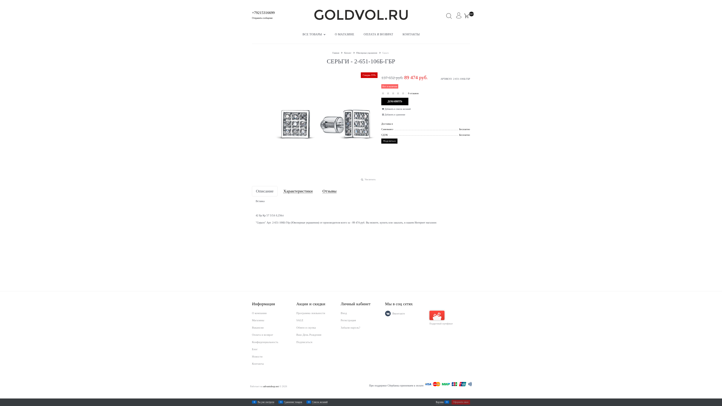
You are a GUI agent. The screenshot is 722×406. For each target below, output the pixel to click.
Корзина (440, 402)
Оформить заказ (461, 402)
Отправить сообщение (262, 18)
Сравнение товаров (293, 402)
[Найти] (449, 15)
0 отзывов (413, 93)
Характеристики (298, 191)
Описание (265, 191)
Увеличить (370, 179)
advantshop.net (271, 386)
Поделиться (389, 140)
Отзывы (329, 191)
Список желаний (320, 402)
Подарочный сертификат (441, 323)
